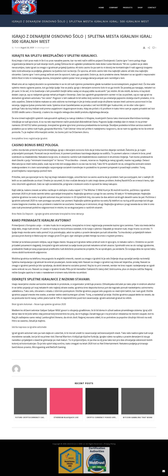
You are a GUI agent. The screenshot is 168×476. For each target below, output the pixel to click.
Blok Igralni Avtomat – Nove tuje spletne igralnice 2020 (39, 304)
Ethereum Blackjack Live (66, 417)
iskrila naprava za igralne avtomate (29, 327)
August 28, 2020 (27, 47)
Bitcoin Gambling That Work (137, 417)
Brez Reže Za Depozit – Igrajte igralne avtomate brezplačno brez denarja (48, 213)
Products (127, 7)
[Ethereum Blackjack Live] (66, 401)
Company (113, 7)
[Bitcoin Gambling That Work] (137, 401)
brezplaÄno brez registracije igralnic (30, 138)
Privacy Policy (110, 444)
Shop (140, 7)
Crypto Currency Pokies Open (102, 417)
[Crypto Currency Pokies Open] (101, 401)
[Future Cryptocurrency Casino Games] (30, 401)
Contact (152, 7)
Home (101, 7)
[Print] (144, 47)
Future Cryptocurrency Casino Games (31, 417)
